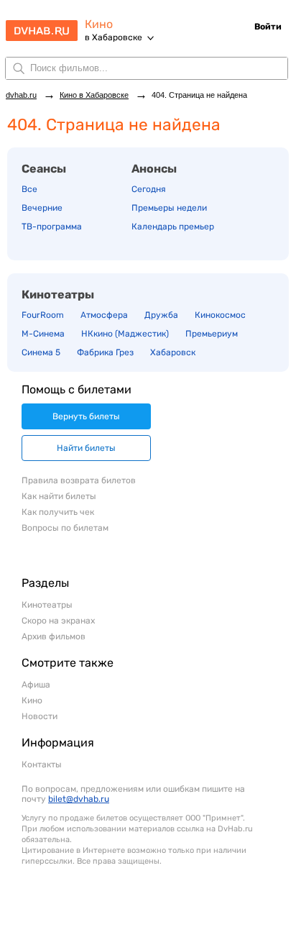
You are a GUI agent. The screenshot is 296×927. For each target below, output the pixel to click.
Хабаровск (172, 352)
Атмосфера (104, 315)
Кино (99, 24)
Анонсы (154, 168)
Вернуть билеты (86, 416)
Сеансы (44, 168)
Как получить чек (58, 512)
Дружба (161, 315)
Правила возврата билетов (79, 480)
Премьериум (211, 334)
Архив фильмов (53, 636)
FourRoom (43, 315)
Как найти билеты (59, 496)
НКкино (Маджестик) (125, 334)
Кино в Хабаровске (94, 95)
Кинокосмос (220, 315)
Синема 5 (41, 352)
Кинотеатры (58, 294)
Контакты (42, 764)
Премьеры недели (169, 208)
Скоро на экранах (58, 621)
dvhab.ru (21, 95)
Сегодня (148, 189)
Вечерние (42, 208)
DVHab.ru (42, 26)
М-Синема (43, 334)
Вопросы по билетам (65, 528)
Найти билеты (86, 448)
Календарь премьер (172, 227)
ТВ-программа (52, 227)
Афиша (36, 685)
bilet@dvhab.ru (78, 799)
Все (29, 189)
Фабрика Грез (105, 352)
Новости (39, 716)
